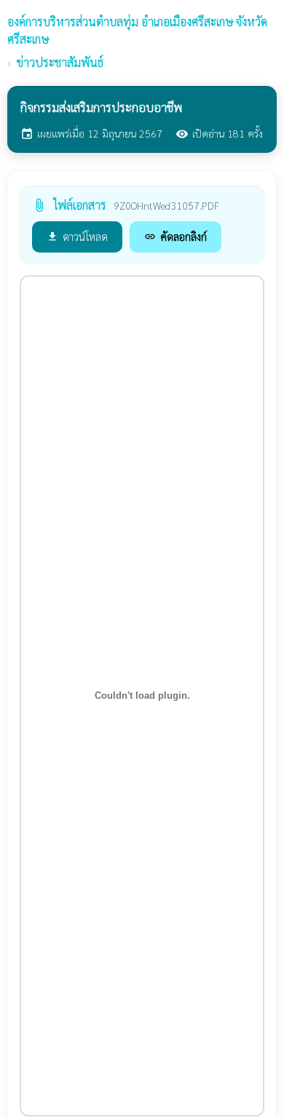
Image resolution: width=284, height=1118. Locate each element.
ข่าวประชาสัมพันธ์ (60, 62)
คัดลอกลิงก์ (175, 236)
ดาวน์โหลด (77, 236)
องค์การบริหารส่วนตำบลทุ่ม (137, 30)
